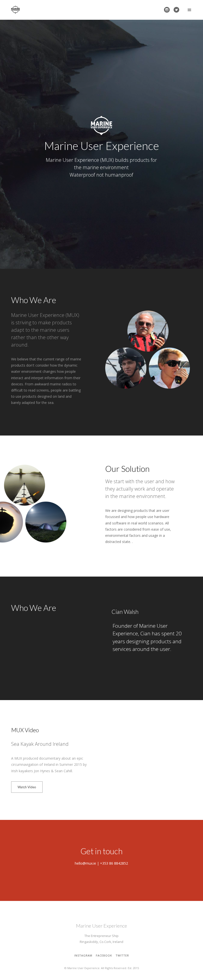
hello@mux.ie (85, 863)
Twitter (122, 955)
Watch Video (27, 787)
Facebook (104, 955)
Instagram (83, 955)
